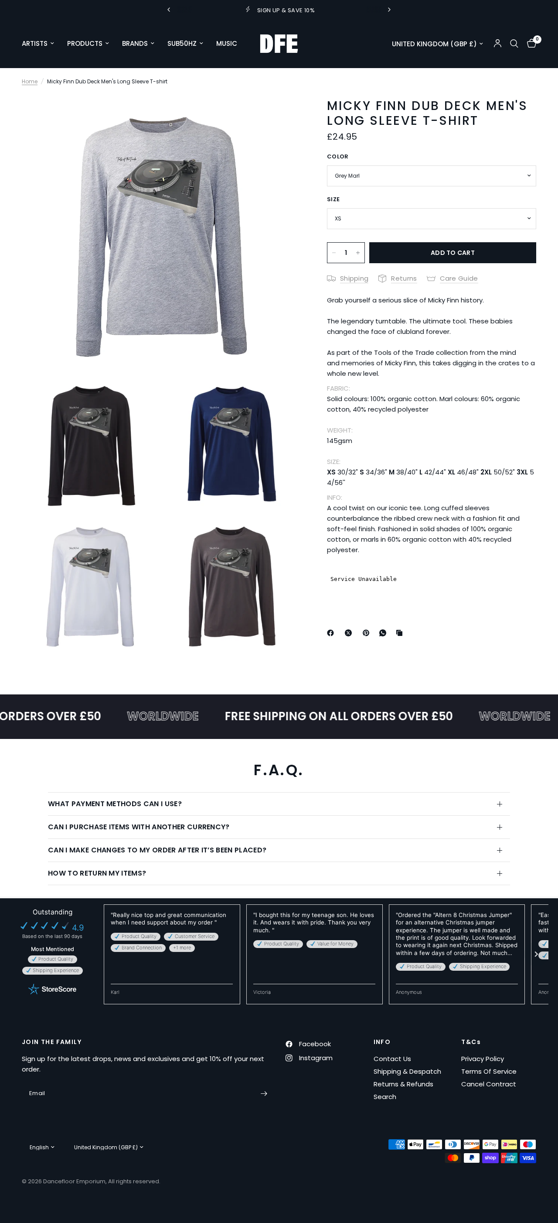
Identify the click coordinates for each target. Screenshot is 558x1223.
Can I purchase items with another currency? (139, 827)
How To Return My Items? (97, 873)
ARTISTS (35, 43)
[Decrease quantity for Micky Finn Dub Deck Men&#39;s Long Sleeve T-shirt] (333, 253)
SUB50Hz (182, 43)
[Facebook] (332, 633)
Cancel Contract (488, 1084)
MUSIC (226, 43)
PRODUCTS (84, 43)
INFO (382, 1042)
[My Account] (498, 43)
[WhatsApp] (384, 633)
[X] (350, 633)
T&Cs (471, 1042)
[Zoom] (283, 112)
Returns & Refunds (403, 1084)
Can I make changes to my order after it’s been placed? (157, 850)
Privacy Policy (482, 1058)
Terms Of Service (489, 1071)
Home (29, 81)
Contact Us (392, 1058)
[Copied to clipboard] (401, 633)
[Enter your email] (263, 1093)
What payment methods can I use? (115, 804)
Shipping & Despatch (407, 1071)
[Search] (514, 43)
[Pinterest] (368, 633)
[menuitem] (41, 43)
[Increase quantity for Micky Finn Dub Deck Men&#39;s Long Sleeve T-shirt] (357, 253)
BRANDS (135, 43)
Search (385, 1096)
